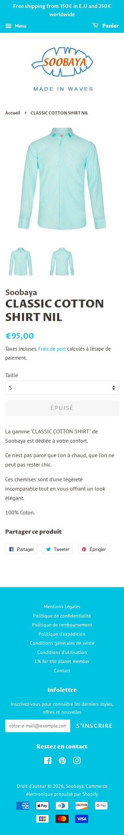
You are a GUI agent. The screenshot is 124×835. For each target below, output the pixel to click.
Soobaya (75, 786)
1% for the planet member (62, 661)
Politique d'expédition (62, 634)
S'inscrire (94, 726)
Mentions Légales (62, 606)
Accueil (12, 113)
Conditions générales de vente (62, 643)
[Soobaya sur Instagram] (77, 762)
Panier (110, 26)
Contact (62, 670)
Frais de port (52, 348)
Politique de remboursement (62, 625)
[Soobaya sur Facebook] (48, 762)
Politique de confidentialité (62, 616)
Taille (11, 375)
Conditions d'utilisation (62, 652)
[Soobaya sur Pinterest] (62, 762)
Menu (20, 26)
